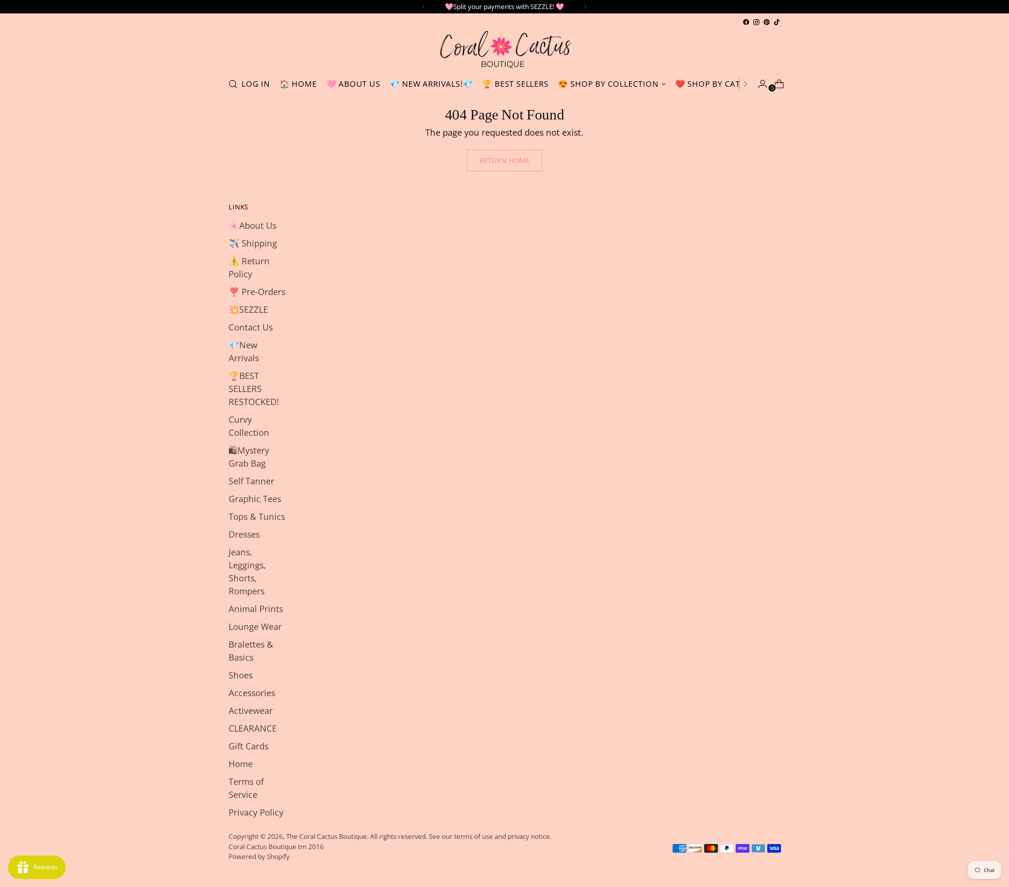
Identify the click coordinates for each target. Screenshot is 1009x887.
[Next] (585, 6)
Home (241, 763)
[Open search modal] (233, 84)
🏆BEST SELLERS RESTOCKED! (254, 388)
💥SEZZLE (248, 309)
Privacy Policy (256, 812)
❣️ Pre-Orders (257, 291)
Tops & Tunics (257, 516)
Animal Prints (256, 608)
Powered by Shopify (259, 856)
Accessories (252, 692)
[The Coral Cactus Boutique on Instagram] (756, 22)
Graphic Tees (255, 498)
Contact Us (251, 327)
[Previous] (423, 6)
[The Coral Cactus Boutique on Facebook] (746, 22)
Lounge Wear (255, 626)
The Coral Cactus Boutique (326, 836)
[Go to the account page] (759, 84)
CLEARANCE (253, 728)
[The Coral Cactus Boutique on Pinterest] (766, 22)
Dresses (244, 534)
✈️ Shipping (253, 243)
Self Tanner (251, 481)
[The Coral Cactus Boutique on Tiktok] (776, 22)
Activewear (251, 710)
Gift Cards (248, 746)
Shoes (241, 675)
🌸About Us (252, 225)
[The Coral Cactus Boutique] (504, 49)
